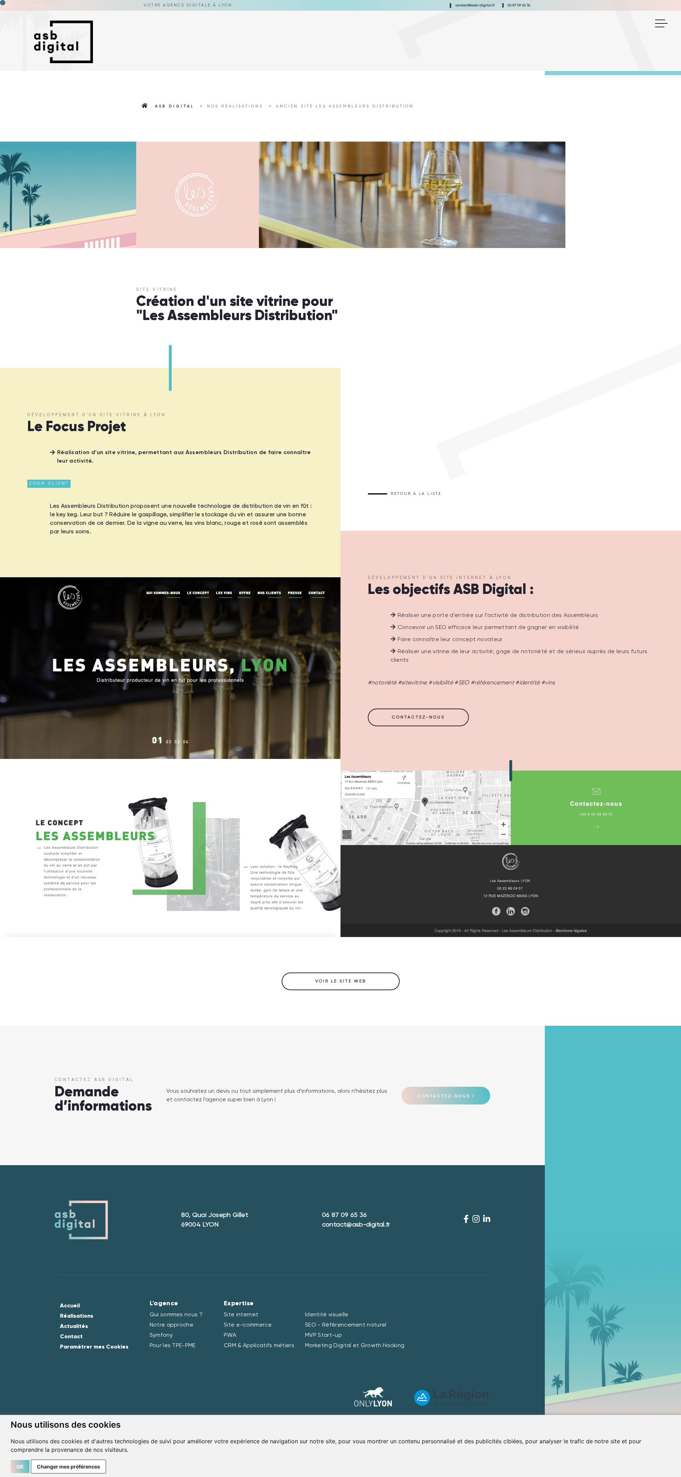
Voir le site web (340, 981)
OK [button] (20, 1467)
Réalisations (76, 1316)
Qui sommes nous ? (176, 1315)
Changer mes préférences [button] (68, 1467)
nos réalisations (235, 106)
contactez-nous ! (446, 1096)
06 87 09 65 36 (519, 5)
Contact (71, 1337)
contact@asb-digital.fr (475, 5)
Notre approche (171, 1325)
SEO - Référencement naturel (346, 1325)
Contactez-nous (418, 717)
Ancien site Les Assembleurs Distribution (345, 106)
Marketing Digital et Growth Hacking (354, 1346)
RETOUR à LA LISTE (416, 494)
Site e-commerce (248, 1325)
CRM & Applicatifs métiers (259, 1346)
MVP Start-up (323, 1335)
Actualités (74, 1326)
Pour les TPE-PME (173, 1346)
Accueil (70, 1306)
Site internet (241, 1315)
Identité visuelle (326, 1315)
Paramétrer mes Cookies (94, 1347)
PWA (230, 1335)
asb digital (174, 106)
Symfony (161, 1335)
